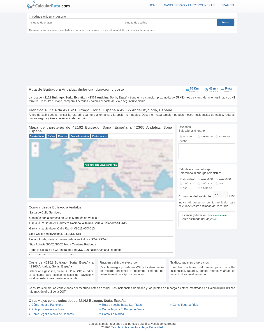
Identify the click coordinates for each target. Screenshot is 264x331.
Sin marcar (189, 179)
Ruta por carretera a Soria (47, 309)
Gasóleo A (188, 183)
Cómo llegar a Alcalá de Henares (52, 314)
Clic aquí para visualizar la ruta (101, 165)
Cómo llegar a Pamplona (47, 304)
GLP (221, 183)
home (153, 5)
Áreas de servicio (80, 136)
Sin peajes (224, 136)
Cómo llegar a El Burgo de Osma (123, 309)
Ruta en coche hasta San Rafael (122, 304)
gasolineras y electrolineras (189, 5)
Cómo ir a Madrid (113, 314)
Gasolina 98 (225, 179)
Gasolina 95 (207, 179)
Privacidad (156, 327)
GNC (185, 188)
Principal (188, 136)
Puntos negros (99, 136)
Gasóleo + (206, 183)
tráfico (227, 5)
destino (60, 16)
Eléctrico (206, 188)
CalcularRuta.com (122, 327)
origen (47, 16)
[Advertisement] (132, 60)
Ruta (228, 88)
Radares (62, 136)
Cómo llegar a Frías (185, 304)
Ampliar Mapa (37, 136)
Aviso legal (141, 327)
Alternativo (207, 136)
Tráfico (51, 136)
